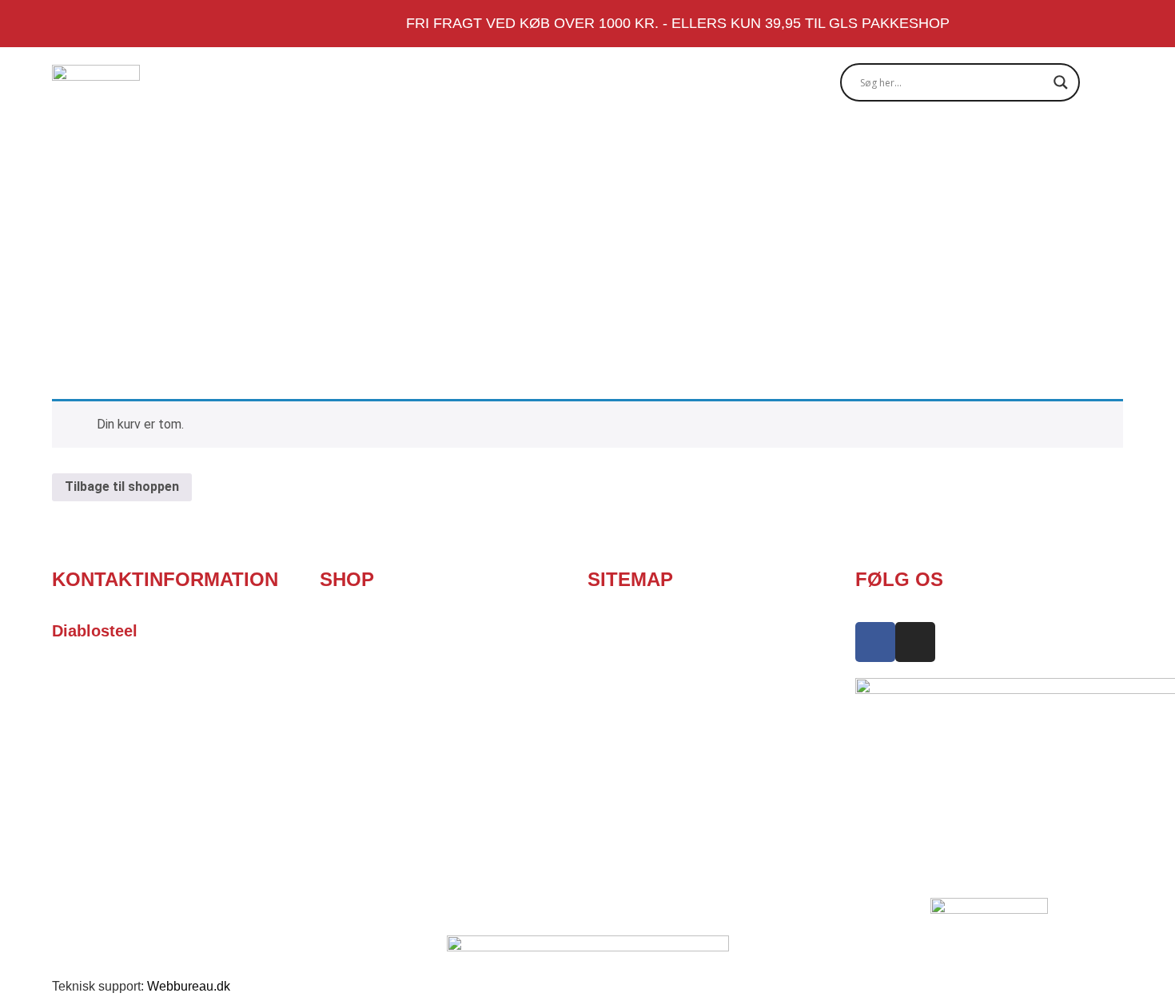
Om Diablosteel (511, 143)
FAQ (904, 143)
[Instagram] (1115, 144)
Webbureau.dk (188, 986)
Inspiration (798, 143)
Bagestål (285, 143)
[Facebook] (1087, 144)
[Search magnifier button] (1061, 82)
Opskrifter (663, 143)
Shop (383, 143)
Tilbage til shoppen (122, 486)
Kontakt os (1004, 143)
